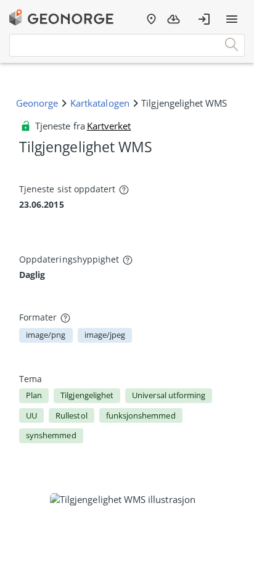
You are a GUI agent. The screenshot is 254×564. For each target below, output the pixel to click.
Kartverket (109, 126)
